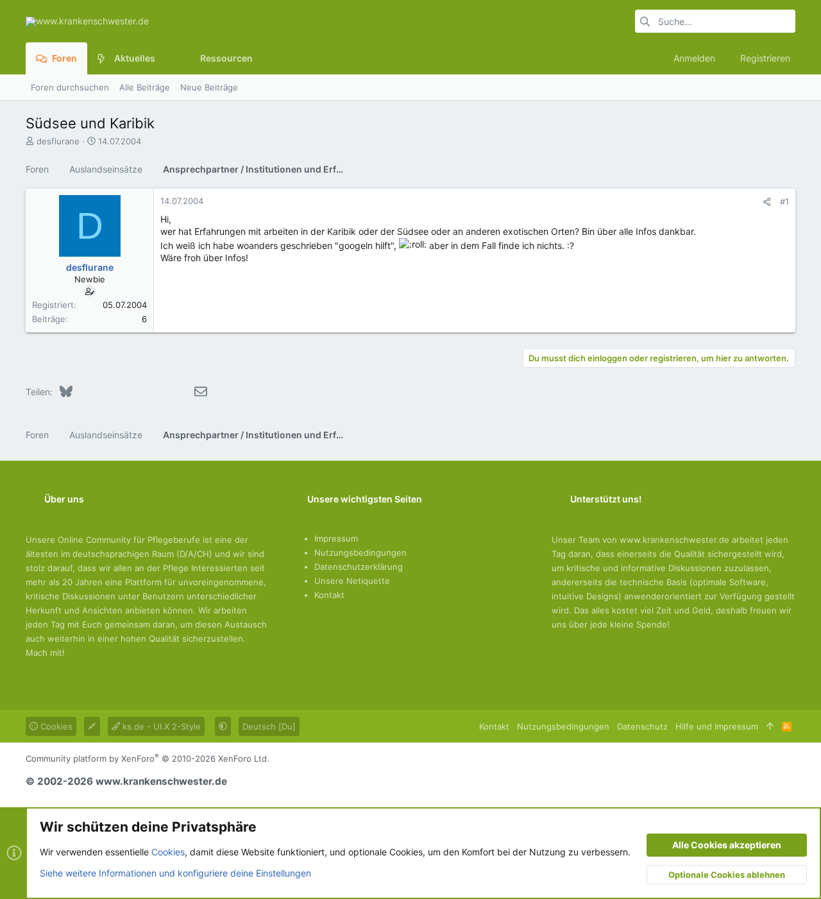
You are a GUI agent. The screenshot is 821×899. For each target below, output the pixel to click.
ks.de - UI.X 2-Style (160, 726)
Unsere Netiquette (352, 581)
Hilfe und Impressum (716, 726)
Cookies (55, 726)
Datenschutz (642, 726)
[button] (165, 58)
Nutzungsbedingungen (360, 552)
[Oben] (770, 726)
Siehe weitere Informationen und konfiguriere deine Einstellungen (175, 873)
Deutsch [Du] (269, 726)
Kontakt (329, 595)
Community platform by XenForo (147, 758)
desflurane (58, 141)
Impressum (336, 538)
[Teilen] (766, 202)
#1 (784, 201)
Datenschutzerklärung (358, 566)
